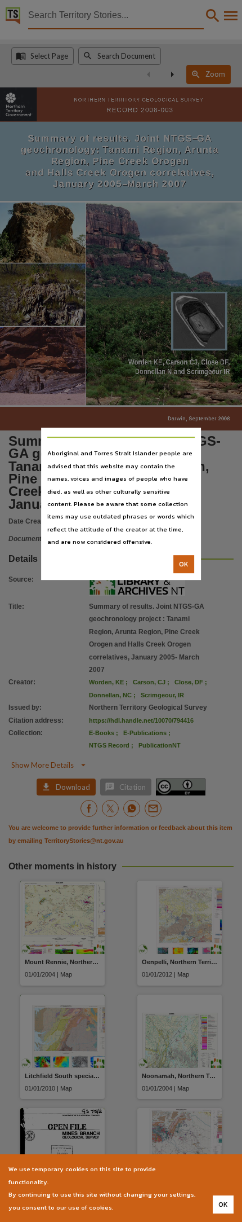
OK (184, 564)
